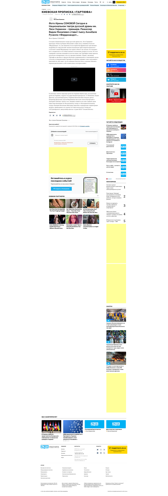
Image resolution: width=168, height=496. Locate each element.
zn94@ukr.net (77, 457)
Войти (110, 2)
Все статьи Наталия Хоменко (58, 120)
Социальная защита (66, 467)
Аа (114, 2)
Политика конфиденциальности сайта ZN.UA (117, 491)
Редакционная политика (66, 455)
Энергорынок (44, 474)
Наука (85, 467)
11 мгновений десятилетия (110, 145)
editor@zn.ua (82, 460)
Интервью (83, 2)
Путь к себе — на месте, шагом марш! (113, 166)
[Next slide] (125, 5)
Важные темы (46, 5)
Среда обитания (87, 472)
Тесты (96, 2)
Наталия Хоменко (59, 19)
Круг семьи (108, 472)
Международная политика (46, 470)
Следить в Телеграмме (62, 188)
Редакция (63, 451)
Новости (64, 2)
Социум (107, 467)
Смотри (109, 306)
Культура (86, 476)
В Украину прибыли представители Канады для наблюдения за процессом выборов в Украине (113, 128)
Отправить (93, 143)
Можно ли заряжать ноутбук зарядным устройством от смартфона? (112, 205)
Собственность (109, 476)
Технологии (86, 470)
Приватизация (44, 476)
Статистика (109, 172)
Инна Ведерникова (90, 431)
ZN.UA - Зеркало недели (116, 100)
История (107, 470)
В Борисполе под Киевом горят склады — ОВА (113, 220)
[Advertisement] (68, 160)
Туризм (107, 474)
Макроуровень (44, 472)
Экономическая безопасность (69, 474)
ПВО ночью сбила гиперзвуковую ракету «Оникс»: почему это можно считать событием (114, 214)
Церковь (86, 474)
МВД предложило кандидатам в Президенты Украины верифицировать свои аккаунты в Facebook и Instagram (113, 138)
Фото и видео (76, 2)
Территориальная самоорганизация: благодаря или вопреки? (113, 160)
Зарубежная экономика (67, 470)
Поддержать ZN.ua (121, 2)
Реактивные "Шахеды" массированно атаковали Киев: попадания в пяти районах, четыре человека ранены (113, 196)
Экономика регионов (45, 478)
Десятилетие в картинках (110, 152)
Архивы (63, 449)
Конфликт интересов (67, 472)
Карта (62, 457)
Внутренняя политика (46, 467)
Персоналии (65, 476)
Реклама (63, 453)
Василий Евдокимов (112, 431)
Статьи (69, 2)
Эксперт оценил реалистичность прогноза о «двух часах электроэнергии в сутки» (114, 187)
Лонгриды (90, 2)
